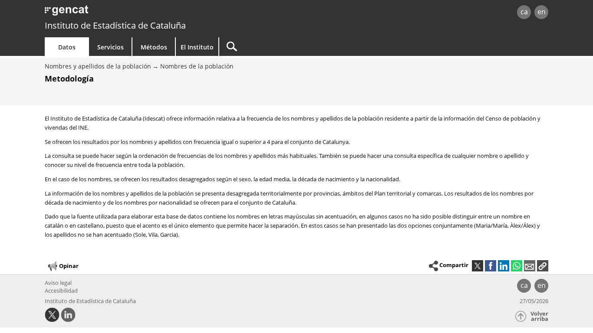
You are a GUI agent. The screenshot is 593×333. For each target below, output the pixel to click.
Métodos (154, 47)
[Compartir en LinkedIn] (503, 265)
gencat (145, 12)
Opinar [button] (69, 265)
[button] (542, 265)
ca (524, 11)
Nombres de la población (197, 66)
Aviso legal (58, 283)
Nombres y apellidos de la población (98, 66)
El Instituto (197, 47)
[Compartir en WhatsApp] (516, 265)
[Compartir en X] (477, 265)
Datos (67, 47)
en (541, 11)
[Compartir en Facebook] (490, 265)
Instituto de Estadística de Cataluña (115, 25)
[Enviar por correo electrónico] (529, 265)
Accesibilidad (61, 290)
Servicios (110, 47)
